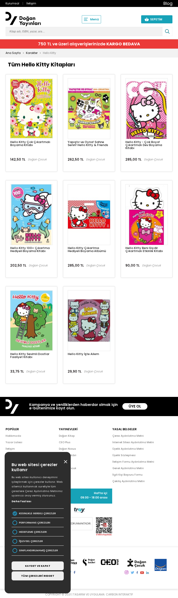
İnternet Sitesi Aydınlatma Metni (133, 442)
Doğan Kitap (67, 436)
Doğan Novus (67, 449)
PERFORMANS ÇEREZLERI (34, 522)
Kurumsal (12, 3)
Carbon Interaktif (119, 594)
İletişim (31, 3)
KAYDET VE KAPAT (37, 566)
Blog (167, 3)
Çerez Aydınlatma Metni (128, 436)
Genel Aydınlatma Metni (128, 468)
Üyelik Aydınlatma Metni (128, 449)
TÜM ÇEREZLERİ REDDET (37, 576)
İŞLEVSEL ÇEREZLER (31, 541)
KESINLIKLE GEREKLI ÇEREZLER (37, 513)
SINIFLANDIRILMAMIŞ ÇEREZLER (38, 550)
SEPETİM (159, 19)
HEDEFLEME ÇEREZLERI (33, 532)
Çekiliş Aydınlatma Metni (128, 481)
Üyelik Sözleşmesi (124, 455)
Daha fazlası (22, 501)
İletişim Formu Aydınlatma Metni (133, 462)
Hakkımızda (13, 436)
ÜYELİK (129, 19)
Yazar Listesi (14, 442)
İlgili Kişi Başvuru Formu (127, 475)
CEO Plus (64, 442)
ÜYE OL (135, 406)
